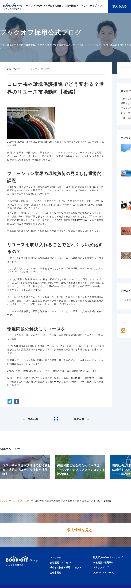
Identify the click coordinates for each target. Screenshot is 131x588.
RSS (123, 330)
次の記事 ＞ (81, 419)
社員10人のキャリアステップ (108, 557)
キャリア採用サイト (12, 9)
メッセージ (55, 557)
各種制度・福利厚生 (103, 563)
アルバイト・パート (103, 573)
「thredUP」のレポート (22, 156)
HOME (3, 500)
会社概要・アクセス (60, 563)
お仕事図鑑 (55, 573)
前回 (9, 153)
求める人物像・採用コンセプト (65, 567)
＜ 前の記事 (30, 419)
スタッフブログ (21, 500)
